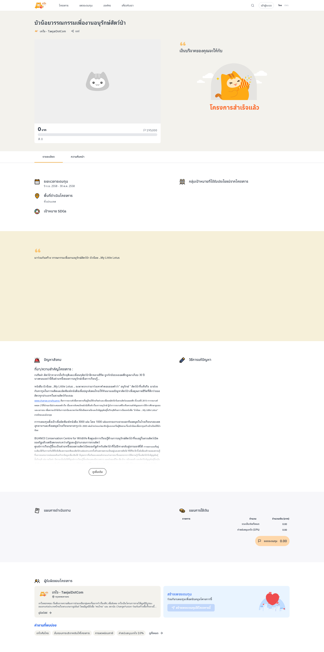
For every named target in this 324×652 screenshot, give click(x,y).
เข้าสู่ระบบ (266, 5)
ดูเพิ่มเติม (97, 472)
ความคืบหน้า (77, 156)
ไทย (280, 5)
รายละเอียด (49, 156)
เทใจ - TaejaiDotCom (53, 31)
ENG (287, 5)
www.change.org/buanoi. (47, 400)
